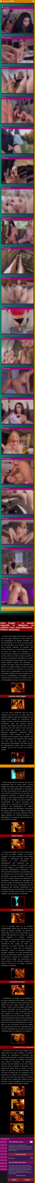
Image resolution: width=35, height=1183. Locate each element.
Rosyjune (5, 518)
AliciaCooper (6, 278)
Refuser (14, 1179)
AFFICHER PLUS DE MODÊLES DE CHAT (17, 608)
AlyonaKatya (6, 368)
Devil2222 (5, 578)
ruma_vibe (6, 128)
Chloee (5, 548)
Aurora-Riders (7, 188)
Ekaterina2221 (7, 248)
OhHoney (5, 158)
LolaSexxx (6, 67)
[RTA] (31, 1158)
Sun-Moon (6, 488)
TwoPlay (5, 398)
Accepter (27, 1179)
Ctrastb (5, 308)
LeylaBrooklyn (7, 458)
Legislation (18, 1175)
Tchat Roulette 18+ (4, 1139)
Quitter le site (11, 1158)
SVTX (4, 97)
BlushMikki (6, 428)
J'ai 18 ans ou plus (20, 1154)
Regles (24, 1175)
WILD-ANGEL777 (7, 37)
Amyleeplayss (7, 218)
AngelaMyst (6, 7)
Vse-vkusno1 (6, 338)
